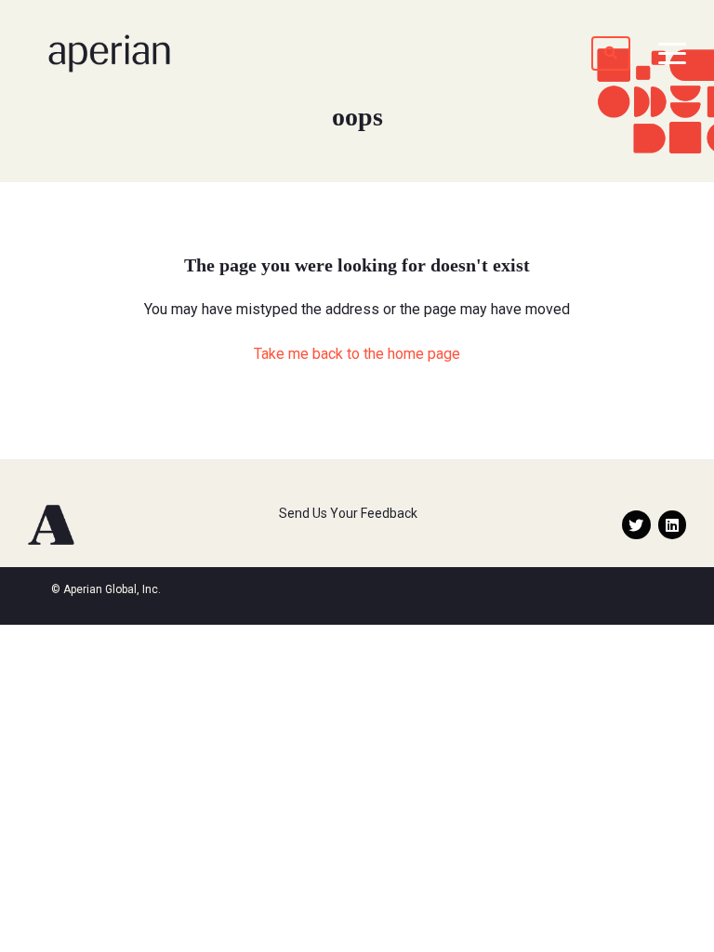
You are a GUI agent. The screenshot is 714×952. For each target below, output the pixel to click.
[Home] (109, 53)
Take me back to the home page (357, 354)
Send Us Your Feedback (348, 513)
